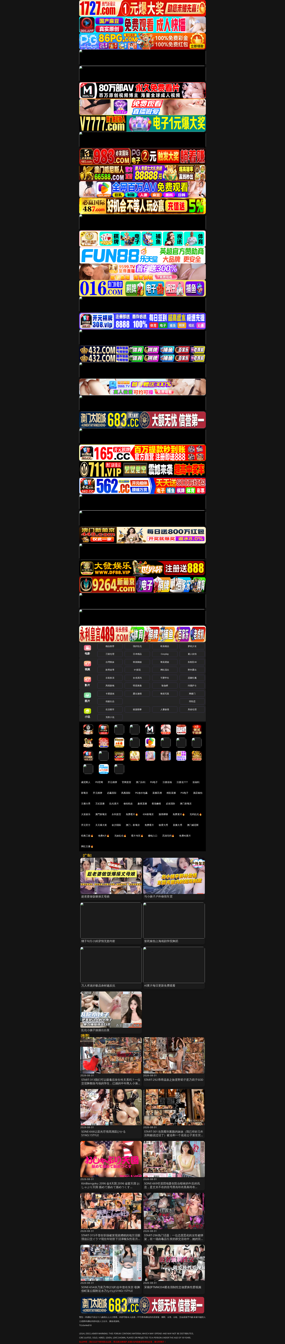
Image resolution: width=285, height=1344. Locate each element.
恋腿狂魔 (192, 677)
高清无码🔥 (168, 835)
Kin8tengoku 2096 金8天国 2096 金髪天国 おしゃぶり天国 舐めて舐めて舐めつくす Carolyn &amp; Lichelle (110, 1187)
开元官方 (86, 824)
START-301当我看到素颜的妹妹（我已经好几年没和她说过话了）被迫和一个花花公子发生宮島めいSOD (174, 1135)
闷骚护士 (192, 685)
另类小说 (110, 717)
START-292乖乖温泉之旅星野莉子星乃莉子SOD (173, 1080)
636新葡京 (148, 814)
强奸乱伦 (137, 646)
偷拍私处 (128, 803)
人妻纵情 (164, 709)
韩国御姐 (137, 661)
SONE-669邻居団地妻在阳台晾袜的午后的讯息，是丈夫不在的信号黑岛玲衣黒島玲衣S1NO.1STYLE (172, 1187)
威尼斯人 (86, 782)
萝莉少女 (192, 646)
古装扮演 (110, 677)
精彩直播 (171, 792)
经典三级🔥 (87, 835)
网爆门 (192, 693)
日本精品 (137, 653)
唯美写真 (164, 693)
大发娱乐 (86, 814)
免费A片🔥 (104, 835)
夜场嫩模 (156, 803)
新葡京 (84, 792)
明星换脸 (137, 685)
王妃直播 (100, 803)
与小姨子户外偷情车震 (158, 896)
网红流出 (164, 669)
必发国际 (170, 803)
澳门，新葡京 (133, 824)
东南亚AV (192, 661)
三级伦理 (110, 653)
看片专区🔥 (137, 835)
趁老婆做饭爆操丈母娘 (95, 896)
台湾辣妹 (110, 661)
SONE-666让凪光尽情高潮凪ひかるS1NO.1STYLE (103, 1133)
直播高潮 (157, 792)
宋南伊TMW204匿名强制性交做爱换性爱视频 (172, 1287)
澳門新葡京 (101, 814)
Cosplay (165, 653)
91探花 (137, 669)
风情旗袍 (110, 685)
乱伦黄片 (114, 803)
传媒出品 (110, 701)
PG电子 (154, 782)
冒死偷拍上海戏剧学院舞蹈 (161, 941)
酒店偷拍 (198, 792)
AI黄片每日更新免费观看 (159, 985)
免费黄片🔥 (179, 814)
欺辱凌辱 (110, 669)
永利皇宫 (116, 814)
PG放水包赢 (141, 792)
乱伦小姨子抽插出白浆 (95, 1030)
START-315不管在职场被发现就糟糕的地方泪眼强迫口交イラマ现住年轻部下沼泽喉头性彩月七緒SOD (111, 1238)
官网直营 (126, 782)
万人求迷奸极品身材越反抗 (98, 985)
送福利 (195, 782)
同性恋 (192, 701)
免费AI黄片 (185, 835)
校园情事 (137, 709)
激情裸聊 (163, 814)
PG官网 (99, 782)
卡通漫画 (110, 693)
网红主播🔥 (87, 846)
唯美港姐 (164, 661)
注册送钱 (167, 782)
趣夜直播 (142, 803)
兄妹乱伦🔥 (120, 835)
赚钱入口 (153, 835)
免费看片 (149, 824)
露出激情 (137, 693)
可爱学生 (164, 677)
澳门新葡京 (186, 803)
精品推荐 (110, 646)
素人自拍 (192, 653)
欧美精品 (164, 646)
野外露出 (192, 669)
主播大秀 (86, 803)
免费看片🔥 (132, 814)
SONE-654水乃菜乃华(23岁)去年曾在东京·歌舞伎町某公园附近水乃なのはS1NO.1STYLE (110, 1289)
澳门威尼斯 (193, 824)
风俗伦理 (192, 709)
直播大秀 (177, 824)
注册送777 (182, 782)
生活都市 (110, 709)
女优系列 (137, 677)
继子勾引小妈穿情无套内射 (98, 941)
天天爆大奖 (101, 824)
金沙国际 (116, 824)
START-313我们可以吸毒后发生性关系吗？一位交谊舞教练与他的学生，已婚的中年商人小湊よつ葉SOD (111, 1083)
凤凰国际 (126, 792)
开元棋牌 (112, 782)
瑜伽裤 (164, 685)
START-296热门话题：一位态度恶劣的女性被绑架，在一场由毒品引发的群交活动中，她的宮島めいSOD (174, 1238)
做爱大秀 (163, 824)
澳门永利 (140, 782)
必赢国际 (111, 792)
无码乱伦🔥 (196, 814)
